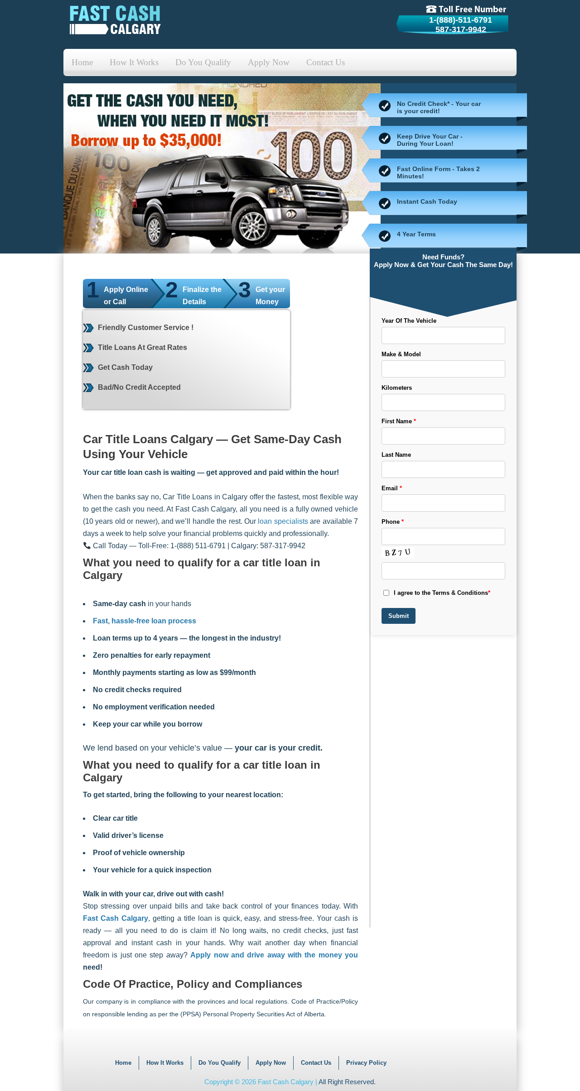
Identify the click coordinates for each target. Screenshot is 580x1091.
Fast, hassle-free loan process (144, 621)
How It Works (134, 62)
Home (82, 62)
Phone (393, 521)
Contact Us (325, 62)
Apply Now (269, 62)
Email (392, 488)
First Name (399, 421)
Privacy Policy (366, 1062)
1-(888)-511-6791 (460, 19)
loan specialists (283, 521)
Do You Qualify (203, 62)
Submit (398, 615)
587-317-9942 (460, 29)
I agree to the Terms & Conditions (442, 592)
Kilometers (397, 387)
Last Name (396, 454)
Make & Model (401, 354)
